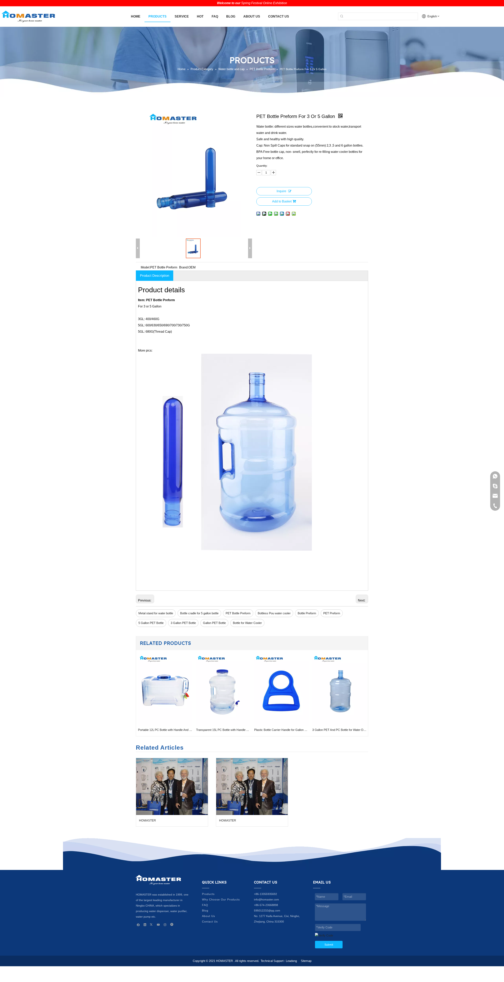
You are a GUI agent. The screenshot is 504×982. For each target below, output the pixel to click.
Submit (328, 944)
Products (208, 894)
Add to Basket (282, 201)
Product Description (154, 276)
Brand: (183, 267)
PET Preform (331, 613)
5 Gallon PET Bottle (151, 623)
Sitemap (306, 961)
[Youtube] (158, 924)
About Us (208, 916)
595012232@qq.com (267, 910)
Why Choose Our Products (221, 899)
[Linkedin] (145, 924)
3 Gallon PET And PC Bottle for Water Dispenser (281, 729)
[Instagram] (165, 924)
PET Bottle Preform (238, 613)
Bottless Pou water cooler (274, 613)
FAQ (205, 905)
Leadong (291, 961)
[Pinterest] (171, 924)
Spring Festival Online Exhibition (264, 3)
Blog (205, 910)
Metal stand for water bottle (155, 613)
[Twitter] (151, 924)
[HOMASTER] (172, 786)
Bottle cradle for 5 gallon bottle (199, 613)
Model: (145, 267)
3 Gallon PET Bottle (183, 623)
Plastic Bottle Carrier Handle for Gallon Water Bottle (223, 729)
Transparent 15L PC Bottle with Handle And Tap (165, 729)
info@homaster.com (266, 899)
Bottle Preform (307, 613)
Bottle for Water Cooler (247, 623)
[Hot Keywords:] (341, 16)
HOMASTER (147, 820)
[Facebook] (138, 924)
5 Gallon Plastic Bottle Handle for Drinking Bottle (339, 729)
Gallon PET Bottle (214, 623)
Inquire (281, 191)
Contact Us (210, 921)
